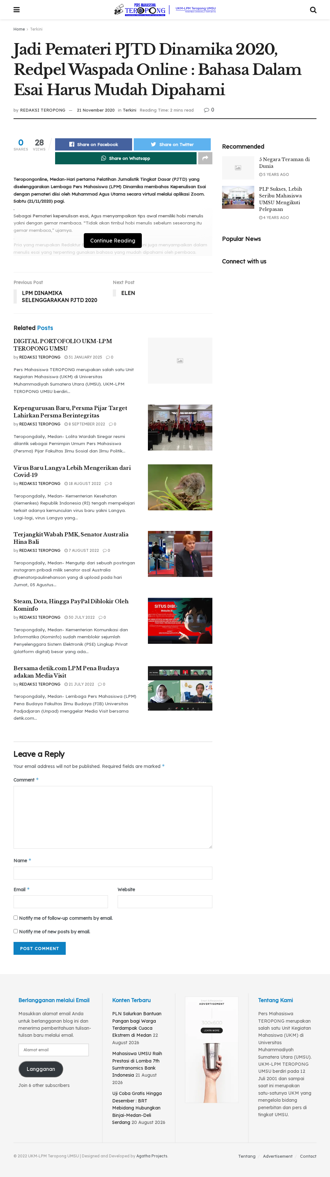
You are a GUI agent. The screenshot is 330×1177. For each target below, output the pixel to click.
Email (22, 889)
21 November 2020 (96, 110)
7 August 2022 (83, 550)
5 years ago (275, 174)
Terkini (36, 29)
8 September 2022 (86, 424)
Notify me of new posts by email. (54, 932)
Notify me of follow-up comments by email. (66, 918)
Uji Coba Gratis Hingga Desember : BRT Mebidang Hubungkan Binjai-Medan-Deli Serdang (137, 1107)
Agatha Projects (151, 1156)
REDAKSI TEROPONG (42, 110)
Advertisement (278, 1156)
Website (126, 889)
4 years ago (275, 217)
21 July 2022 (81, 684)
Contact (308, 1156)
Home (19, 29)
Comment (26, 780)
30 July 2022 (81, 617)
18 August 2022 (84, 483)
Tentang (247, 1156)
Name (23, 860)
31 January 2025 (85, 357)
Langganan (40, 1069)
